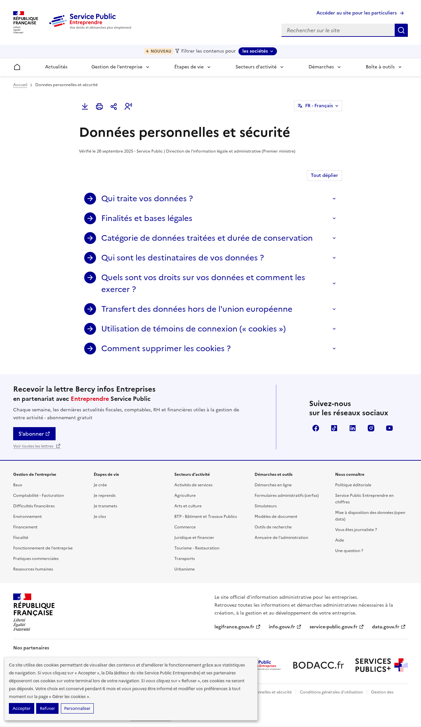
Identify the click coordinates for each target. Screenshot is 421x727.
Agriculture (185, 495)
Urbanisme (184, 569)
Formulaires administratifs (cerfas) (287, 495)
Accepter (21, 708)
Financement (25, 527)
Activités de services (193, 485)
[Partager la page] (114, 106)
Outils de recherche (273, 527)
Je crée (100, 485)
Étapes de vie (189, 66)
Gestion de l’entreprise (116, 66)
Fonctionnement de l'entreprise (43, 548)
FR (319, 105)
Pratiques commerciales (36, 559)
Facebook (315, 428)
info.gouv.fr (282, 626)
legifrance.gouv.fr (234, 626)
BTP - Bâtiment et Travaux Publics (205, 517)
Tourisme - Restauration (196, 548)
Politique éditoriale (353, 485)
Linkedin (352, 428)
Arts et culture (188, 506)
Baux (17, 485)
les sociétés (255, 51)
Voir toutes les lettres (33, 446)
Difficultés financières (34, 506)
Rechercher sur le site (401, 30)
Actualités (56, 66)
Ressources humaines (33, 569)
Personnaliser (77, 708)
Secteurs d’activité (256, 66)
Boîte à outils (380, 66)
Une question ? (349, 551)
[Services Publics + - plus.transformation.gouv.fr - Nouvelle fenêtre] (381, 665)
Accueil (20, 85)
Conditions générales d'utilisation (331, 692)
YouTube (389, 428)
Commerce (185, 527)
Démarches (321, 66)
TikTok (334, 428)
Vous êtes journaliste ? (356, 530)
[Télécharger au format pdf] (85, 106)
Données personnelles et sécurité (260, 692)
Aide (339, 540)
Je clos (100, 517)
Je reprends (104, 495)
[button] (128, 106)
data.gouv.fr (385, 626)
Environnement (27, 517)
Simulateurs (266, 506)
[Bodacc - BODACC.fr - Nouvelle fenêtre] (318, 665)
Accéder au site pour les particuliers (356, 13)
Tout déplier (324, 175)
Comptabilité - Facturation (38, 495)
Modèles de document (276, 517)
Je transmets (105, 506)
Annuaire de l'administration (281, 538)
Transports (184, 559)
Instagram (371, 428)
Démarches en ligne (273, 485)
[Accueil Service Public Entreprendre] (91, 28)
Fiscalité (20, 538)
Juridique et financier (194, 538)
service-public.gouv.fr (334, 626)
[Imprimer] (99, 106)
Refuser (47, 708)
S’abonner (31, 434)
